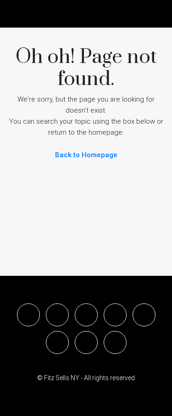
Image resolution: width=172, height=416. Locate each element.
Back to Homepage (86, 155)
